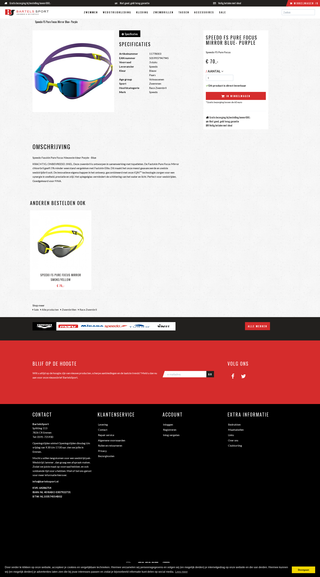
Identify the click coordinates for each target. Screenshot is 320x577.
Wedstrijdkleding (117, 12)
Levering (103, 424)
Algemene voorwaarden (111, 440)
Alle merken (257, 326)
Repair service (106, 435)
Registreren (169, 429)
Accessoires (204, 12)
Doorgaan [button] (303, 569)
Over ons (233, 440)
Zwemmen (91, 12)
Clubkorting (235, 445)
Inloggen (168, 424)
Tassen (183, 12)
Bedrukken (234, 424)
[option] (44, 326)
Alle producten (50, 309)
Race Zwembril (88, 309)
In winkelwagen (237, 96)
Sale (222, 12)
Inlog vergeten (171, 435)
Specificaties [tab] (131, 34)
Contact (102, 429)
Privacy (102, 450)
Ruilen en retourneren (110, 445)
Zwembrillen (163, 12)
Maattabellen (236, 429)
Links (231, 435)
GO (210, 374)
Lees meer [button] (181, 571)
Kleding (142, 12)
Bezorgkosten (106, 456)
